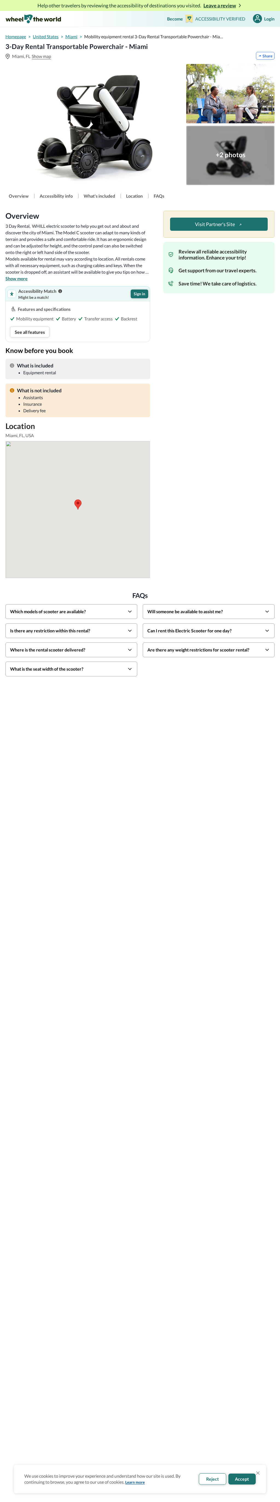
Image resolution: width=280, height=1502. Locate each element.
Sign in (139, 293)
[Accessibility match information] (60, 291)
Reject (212, 1478)
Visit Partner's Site (215, 224)
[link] (18, 196)
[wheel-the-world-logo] (33, 18)
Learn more (135, 1482)
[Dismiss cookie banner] (257, 1473)
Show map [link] (41, 56)
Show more (16, 278)
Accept (242, 1478)
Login (269, 18)
